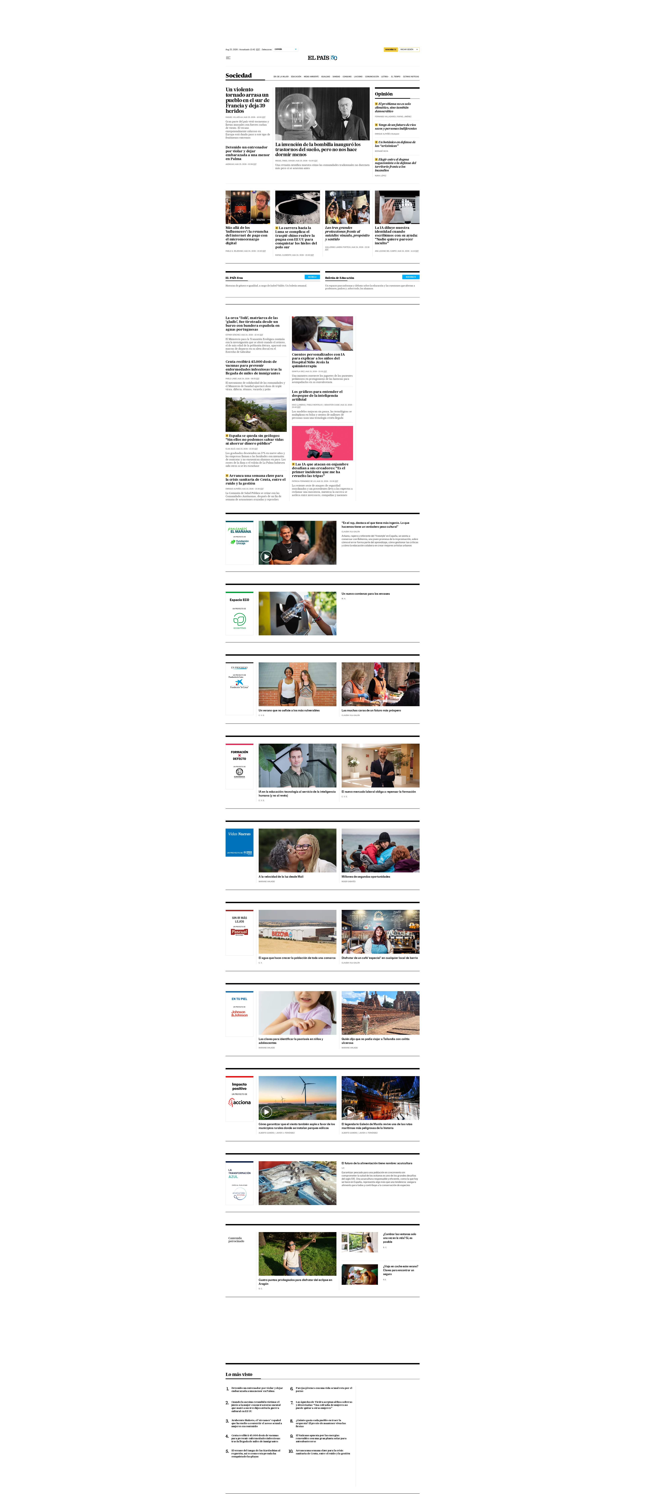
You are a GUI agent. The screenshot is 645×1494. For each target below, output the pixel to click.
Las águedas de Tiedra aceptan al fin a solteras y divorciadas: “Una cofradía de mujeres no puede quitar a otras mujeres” (324, 1405)
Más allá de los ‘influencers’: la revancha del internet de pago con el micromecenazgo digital (247, 235)
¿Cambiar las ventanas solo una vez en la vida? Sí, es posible (399, 1237)
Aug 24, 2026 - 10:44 (252, 335)
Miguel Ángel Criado (285, 161)
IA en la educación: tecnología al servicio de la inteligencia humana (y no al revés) (297, 793)
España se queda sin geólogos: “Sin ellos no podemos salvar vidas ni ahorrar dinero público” (255, 439)
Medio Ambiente (311, 77)
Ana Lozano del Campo (386, 251)
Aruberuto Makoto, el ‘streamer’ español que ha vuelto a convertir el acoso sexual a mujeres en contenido (256, 1423)
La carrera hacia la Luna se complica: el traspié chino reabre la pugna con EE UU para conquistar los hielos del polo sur (296, 238)
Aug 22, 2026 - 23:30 (327, 481)
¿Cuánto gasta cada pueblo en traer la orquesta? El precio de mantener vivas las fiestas (321, 1423)
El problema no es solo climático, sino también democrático (393, 108)
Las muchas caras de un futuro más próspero (371, 710)
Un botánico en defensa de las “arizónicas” (395, 144)
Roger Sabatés (348, 881)
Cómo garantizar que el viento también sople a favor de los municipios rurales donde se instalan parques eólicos (297, 1126)
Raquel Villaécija (234, 117)
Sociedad (239, 76)
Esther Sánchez (233, 335)
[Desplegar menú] (228, 58)
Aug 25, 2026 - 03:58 (245, 164)
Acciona (239, 1099)
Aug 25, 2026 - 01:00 (306, 161)
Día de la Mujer (281, 77)
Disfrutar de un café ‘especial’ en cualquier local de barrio (380, 958)
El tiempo (395, 77)
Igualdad (325, 77)
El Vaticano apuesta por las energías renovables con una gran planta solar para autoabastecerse (321, 1438)
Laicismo (358, 77)
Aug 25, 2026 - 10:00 (254, 117)
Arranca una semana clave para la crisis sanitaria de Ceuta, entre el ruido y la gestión (256, 479)
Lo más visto (239, 1374)
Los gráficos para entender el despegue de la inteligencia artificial (317, 395)
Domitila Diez (298, 371)
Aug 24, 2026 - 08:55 (248, 379)
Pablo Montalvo (315, 405)
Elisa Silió (230, 449)
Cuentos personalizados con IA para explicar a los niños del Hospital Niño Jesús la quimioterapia (318, 360)
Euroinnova (239, 767)
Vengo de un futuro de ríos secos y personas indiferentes (396, 127)
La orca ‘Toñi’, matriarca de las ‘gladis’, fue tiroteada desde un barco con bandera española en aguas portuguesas (253, 323)
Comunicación (372, 77)
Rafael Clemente (283, 255)
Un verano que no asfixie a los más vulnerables (289, 710)
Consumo (347, 77)
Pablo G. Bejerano (234, 251)
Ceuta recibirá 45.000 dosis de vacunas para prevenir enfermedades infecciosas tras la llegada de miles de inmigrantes (254, 367)
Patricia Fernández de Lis (304, 481)
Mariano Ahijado (267, 881)
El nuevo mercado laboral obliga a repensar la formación (379, 791)
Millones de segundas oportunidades (366, 876)
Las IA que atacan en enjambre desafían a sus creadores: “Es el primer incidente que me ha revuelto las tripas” (320, 470)
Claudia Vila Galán (351, 532)
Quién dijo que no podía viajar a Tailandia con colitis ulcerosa (376, 1041)
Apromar (239, 1183)
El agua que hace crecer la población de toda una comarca (297, 958)
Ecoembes (239, 614)
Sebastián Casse (331, 405)
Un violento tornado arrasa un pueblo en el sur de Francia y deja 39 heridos (247, 100)
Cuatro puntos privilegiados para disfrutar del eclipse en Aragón (295, 1281)
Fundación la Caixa (236, 677)
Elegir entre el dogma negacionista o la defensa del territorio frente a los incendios (395, 165)
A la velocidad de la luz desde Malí (281, 876)
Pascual (239, 928)
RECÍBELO (312, 277)
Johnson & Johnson (239, 1014)
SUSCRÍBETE (390, 49)
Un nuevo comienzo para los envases (366, 593)
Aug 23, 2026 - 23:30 (247, 449)
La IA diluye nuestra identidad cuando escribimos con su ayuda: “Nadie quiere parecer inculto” (396, 235)
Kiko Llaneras (298, 405)
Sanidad (336, 77)
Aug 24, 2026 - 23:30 (255, 251)
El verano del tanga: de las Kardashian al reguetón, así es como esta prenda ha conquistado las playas (255, 1454)
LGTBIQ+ (385, 77)
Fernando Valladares (385, 117)
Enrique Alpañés (382, 134)
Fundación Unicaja (239, 543)
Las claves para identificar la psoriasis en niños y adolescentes (291, 1041)
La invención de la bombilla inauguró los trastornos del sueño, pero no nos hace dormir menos (317, 150)
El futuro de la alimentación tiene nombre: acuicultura (377, 1163)
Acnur (240, 850)
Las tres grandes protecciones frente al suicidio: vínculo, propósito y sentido (347, 233)
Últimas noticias (411, 77)
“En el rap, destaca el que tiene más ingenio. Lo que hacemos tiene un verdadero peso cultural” (375, 524)
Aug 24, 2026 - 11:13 (408, 251)
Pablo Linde (231, 379)
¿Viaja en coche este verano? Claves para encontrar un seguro (400, 1270)
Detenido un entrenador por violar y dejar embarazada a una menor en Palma (248, 153)
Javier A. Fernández (285, 1133)
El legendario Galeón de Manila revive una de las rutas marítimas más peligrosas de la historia (377, 1126)
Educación (296, 77)
